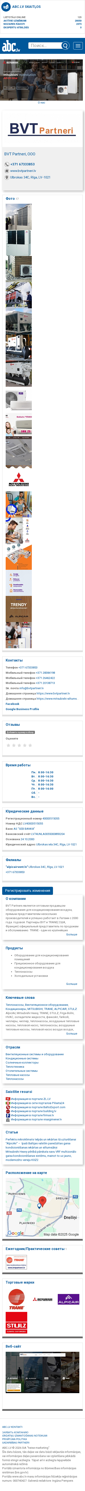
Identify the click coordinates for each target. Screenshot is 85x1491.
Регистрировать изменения (27, 891)
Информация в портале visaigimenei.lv (36, 1119)
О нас (41, 102)
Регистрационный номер (24, 818)
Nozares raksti (14, 23)
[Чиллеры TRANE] (19, 373)
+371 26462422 (45, 678)
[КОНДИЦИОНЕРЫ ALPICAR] (19, 609)
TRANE (48, 1009)
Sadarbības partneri (15, 1442)
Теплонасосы (15, 1004)
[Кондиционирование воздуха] (19, 321)
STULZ (72, 1009)
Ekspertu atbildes (16, 27)
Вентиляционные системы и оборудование (35, 1054)
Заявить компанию (15, 1432)
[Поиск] (65, 45)
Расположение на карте (26, 1173)
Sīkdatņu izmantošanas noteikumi (24, 1435)
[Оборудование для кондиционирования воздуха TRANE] (19, 347)
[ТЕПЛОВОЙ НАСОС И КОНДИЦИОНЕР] (19, 635)
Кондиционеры (16, 1009)
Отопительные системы (22, 1070)
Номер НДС (14, 823)
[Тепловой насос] (19, 530)
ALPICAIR (60, 1009)
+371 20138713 (45, 683)
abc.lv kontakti (12, 1426)
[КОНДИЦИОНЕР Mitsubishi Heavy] (19, 478)
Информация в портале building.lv (33, 1111)
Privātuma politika (14, 1439)
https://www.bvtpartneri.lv (53, 693)
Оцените (12, 738)
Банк (9, 828)
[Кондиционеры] (19, 269)
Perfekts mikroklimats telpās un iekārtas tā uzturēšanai (41, 1139)
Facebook (12, 704)
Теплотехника (15, 1066)
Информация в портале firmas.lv (32, 1115)
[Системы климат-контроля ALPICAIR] (19, 399)
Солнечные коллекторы (22, 1062)
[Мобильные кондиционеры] (19, 425)
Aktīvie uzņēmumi (14, 20)
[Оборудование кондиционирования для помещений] (19, 452)
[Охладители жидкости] (19, 295)
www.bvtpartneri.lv (23, 171)
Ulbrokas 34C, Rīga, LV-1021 (30, 177)
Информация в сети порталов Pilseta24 (37, 1103)
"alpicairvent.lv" (17, 866)
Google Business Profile (22, 709)
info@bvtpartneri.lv (31, 688)
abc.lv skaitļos (26, 7)
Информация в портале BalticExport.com (37, 1107)
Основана (13, 839)
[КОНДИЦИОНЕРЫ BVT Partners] (19, 582)
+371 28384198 (45, 672)
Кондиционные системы (22, 1058)
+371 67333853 (22, 164)
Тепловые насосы (18, 1075)
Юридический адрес (21, 844)
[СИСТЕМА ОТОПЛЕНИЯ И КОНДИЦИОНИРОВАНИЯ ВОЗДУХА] (19, 556)
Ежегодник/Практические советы (36, 1249)
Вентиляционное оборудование (46, 1004)
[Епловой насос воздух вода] (19, 504)
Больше (71, 934)
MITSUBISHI (35, 1009)
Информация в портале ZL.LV (30, 1099)
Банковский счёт (18, 834)
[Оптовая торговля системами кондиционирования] (19, 216)
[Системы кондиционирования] (19, 242)
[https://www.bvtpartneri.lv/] (42, 1379)
